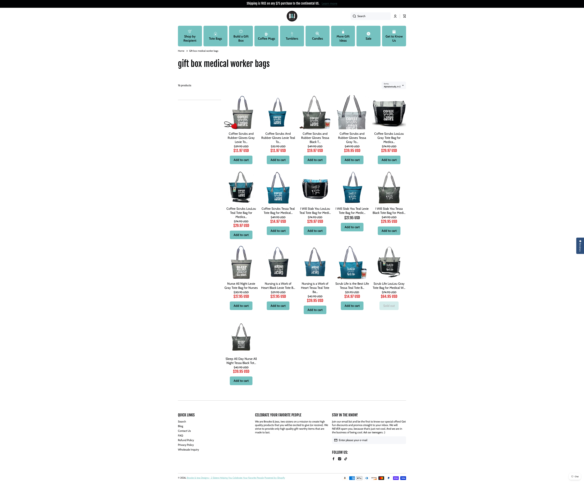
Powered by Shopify (274, 477)
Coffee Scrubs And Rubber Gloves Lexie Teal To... (278, 138)
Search (182, 421)
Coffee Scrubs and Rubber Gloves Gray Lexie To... (241, 138)
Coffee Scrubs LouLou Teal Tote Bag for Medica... (241, 213)
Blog (180, 426)
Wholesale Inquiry (188, 449)
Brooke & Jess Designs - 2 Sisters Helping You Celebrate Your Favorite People (225, 477)
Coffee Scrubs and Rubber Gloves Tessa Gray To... (352, 138)
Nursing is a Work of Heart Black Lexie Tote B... (278, 286)
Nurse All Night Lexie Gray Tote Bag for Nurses (241, 286)
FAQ (180, 435)
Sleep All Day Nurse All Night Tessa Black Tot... (241, 361)
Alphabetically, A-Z (392, 86)
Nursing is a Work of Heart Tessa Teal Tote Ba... (315, 288)
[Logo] (292, 16)
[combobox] (371, 16)
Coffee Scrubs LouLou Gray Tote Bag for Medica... (389, 138)
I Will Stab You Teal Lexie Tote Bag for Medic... (352, 211)
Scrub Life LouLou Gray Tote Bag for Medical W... (389, 286)
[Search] (353, 16)
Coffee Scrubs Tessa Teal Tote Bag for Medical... (278, 211)
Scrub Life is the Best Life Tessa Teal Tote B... (352, 286)
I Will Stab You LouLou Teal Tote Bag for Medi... (315, 211)
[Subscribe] (402, 440)
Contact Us (184, 431)
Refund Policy (186, 440)
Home (181, 50)
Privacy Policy (186, 445)
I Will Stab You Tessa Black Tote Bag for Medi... (389, 211)
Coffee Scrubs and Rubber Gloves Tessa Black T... (315, 138)
